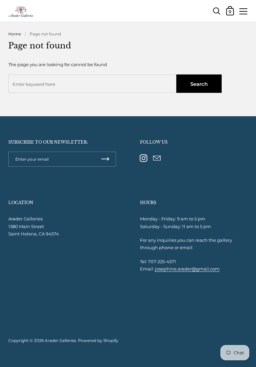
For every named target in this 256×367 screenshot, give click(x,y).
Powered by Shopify (98, 340)
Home (14, 33)
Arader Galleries (60, 340)
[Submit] (105, 159)
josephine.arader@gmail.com (187, 268)
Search (199, 84)
